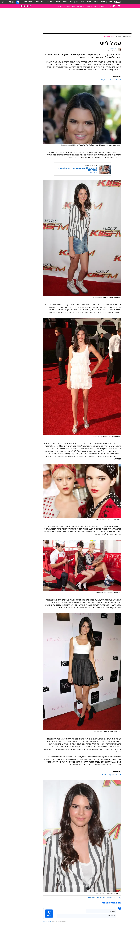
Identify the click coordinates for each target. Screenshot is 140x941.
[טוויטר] (24, 6)
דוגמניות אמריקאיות (106, 897)
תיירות (58, 2)
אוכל (71, 2)
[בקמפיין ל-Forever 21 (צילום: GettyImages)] (82, 492)
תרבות (89, 2)
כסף (77, 2)
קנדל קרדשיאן (117, 897)
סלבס (82, 2)
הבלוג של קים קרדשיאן (110, 775)
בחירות (96, 2)
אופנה (43, 2)
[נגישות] (3, 2)
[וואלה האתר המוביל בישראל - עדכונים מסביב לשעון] (117, 2)
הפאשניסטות (101, 6)
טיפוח (88, 6)
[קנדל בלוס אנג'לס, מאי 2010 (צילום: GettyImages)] (82, 239)
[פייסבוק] (21, 6)
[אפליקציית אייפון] (27, 6)
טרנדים (93, 6)
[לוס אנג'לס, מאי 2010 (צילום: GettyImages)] (82, 838)
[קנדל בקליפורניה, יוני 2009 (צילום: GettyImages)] (82, 378)
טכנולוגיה (50, 2)
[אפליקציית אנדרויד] (30, 6)
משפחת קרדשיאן (93, 897)
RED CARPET (80, 6)
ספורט (103, 2)
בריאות (65, 2)
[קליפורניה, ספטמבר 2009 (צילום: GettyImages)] (82, 673)
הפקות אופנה (71, 6)
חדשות (110, 2)
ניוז (107, 6)
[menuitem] (108, 2)
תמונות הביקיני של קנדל (110, 80)
